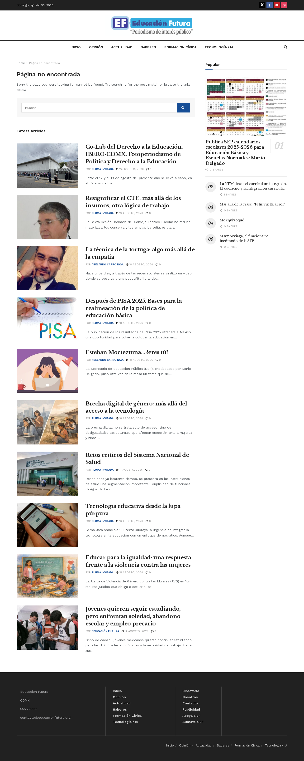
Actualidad (122, 47)
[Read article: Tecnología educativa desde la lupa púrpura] (47, 525)
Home (21, 63)
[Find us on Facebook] (269, 5)
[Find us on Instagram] (284, 5)
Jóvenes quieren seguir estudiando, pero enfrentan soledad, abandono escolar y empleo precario (133, 616)
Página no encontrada (44, 63)
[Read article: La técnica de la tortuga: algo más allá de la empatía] (47, 268)
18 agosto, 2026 (140, 264)
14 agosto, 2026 (136, 631)
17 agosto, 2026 (130, 469)
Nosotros (190, 697)
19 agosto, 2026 (130, 213)
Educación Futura (105, 631)
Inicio (76, 47)
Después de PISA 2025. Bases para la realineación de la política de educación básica (134, 308)
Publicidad (191, 709)
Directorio (190, 691)
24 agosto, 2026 (131, 169)
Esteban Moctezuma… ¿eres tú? (127, 352)
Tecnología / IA (218, 47)
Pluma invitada (103, 169)
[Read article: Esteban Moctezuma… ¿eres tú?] (47, 371)
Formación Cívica (180, 47)
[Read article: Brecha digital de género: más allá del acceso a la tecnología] (47, 422)
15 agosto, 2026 (130, 572)
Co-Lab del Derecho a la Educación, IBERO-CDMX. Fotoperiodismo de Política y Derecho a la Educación (134, 154)
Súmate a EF (193, 722)
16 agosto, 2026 (130, 521)
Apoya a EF (191, 715)
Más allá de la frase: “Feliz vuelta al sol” (252, 204)
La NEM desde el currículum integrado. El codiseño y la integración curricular (253, 186)
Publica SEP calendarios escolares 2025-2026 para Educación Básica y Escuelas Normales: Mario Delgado (235, 152)
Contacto (190, 703)
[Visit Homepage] (152, 26)
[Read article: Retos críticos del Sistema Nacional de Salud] (47, 474)
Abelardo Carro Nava (108, 264)
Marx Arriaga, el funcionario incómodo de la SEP (244, 238)
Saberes (148, 47)
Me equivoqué (232, 220)
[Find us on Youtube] (277, 5)
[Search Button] (285, 47)
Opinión (96, 47)
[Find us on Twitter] (262, 5)
